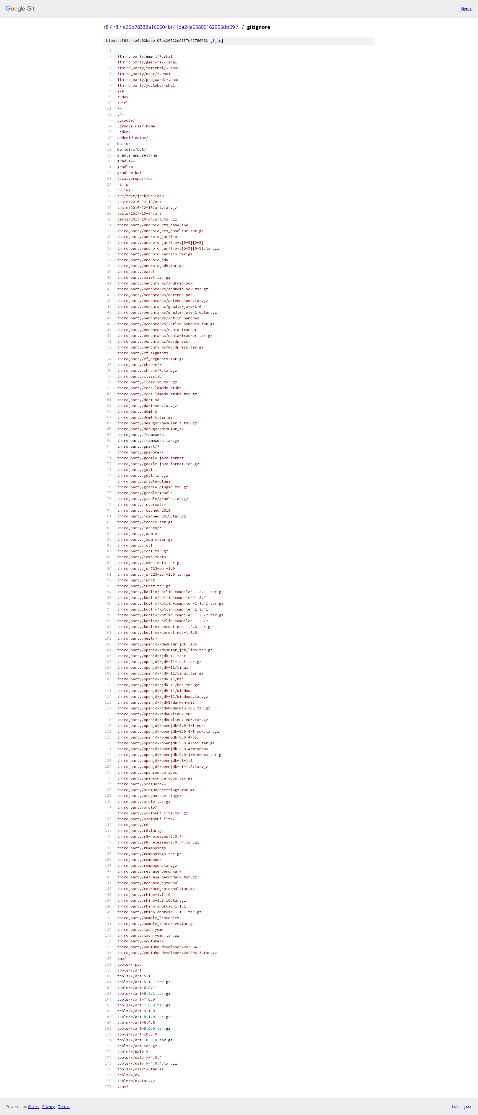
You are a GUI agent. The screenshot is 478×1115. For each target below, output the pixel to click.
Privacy (48, 1106)
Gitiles (33, 1106)
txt (454, 1106)
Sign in (466, 8)
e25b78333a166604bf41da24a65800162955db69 (179, 27)
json (468, 1106)
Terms (64, 1106)
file (216, 40)
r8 (105, 27)
